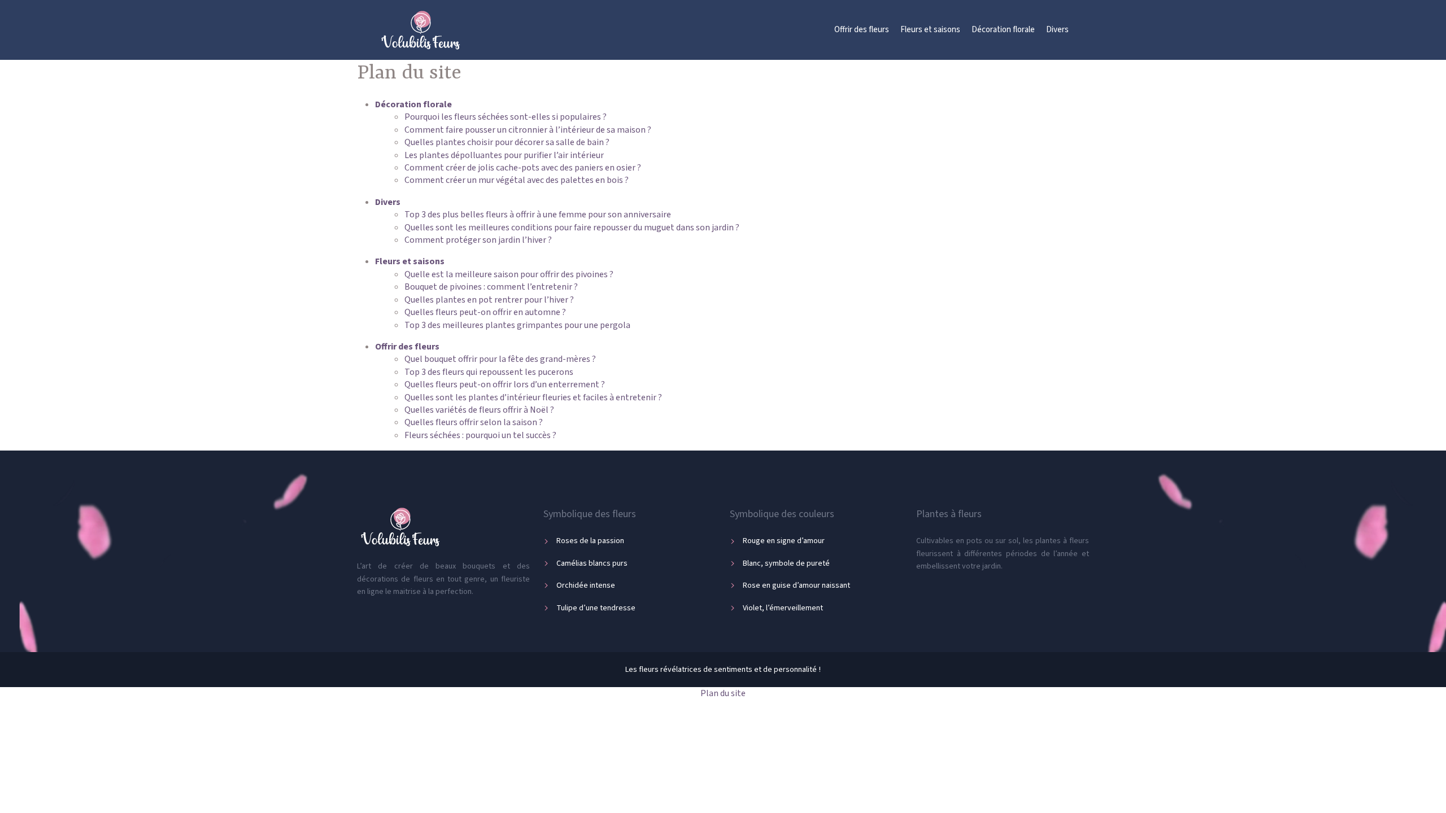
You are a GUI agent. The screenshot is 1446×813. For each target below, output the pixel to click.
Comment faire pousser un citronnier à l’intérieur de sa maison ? (527, 130)
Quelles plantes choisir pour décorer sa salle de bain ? (506, 142)
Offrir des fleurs (861, 30)
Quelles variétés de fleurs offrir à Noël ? (479, 410)
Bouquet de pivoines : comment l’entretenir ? (491, 287)
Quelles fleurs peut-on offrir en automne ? (485, 312)
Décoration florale (1003, 30)
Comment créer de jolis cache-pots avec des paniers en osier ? (522, 167)
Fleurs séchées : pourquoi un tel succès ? (480, 435)
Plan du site (723, 693)
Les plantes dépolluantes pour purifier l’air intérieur (504, 155)
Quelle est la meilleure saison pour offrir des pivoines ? (508, 274)
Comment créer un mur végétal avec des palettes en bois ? (516, 180)
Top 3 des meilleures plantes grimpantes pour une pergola (517, 325)
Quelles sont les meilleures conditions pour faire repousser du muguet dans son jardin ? (571, 227)
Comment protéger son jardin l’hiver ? (478, 240)
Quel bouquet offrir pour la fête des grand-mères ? (500, 359)
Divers (1057, 30)
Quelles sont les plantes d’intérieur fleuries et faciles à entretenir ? (533, 397)
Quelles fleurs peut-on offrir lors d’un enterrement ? (504, 384)
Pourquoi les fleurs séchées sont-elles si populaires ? (505, 117)
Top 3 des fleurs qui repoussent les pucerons (488, 372)
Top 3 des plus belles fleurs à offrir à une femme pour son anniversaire (537, 214)
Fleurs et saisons (930, 30)
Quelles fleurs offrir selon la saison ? (473, 422)
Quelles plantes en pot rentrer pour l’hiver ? (489, 300)
